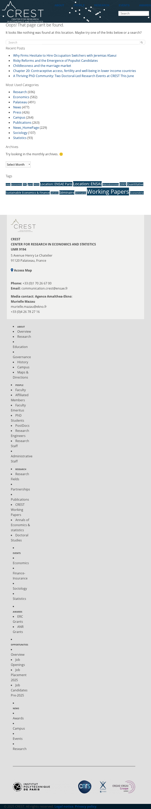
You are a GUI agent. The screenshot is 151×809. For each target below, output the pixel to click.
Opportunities (19, 644)
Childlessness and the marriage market (42, 66)
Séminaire (66, 192)
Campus (19, 117)
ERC (25, 184)
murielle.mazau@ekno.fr (29, 306)
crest (8, 184)
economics (16, 184)
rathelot (55, 193)
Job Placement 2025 (19, 675)
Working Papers (108, 191)
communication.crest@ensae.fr (44, 288)
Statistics (20, 138)
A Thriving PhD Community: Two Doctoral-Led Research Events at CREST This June (73, 76)
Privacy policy (85, 806)
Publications (22, 122)
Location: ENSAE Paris (56, 184)
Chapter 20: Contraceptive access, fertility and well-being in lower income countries (74, 71)
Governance (22, 357)
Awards (17, 611)
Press (17, 112)
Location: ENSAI (87, 183)
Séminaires (80, 193)
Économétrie (137, 192)
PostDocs (22, 425)
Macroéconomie (110, 184)
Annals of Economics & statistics (20, 525)
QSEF (123, 184)
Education (20, 347)
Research (101, 5)
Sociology (20, 133)
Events (124, 5)
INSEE (36, 184)
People (79, 5)
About (59, 5)
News (17, 107)
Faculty (20, 390)
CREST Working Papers (18, 509)
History (22, 362)
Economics (21, 97)
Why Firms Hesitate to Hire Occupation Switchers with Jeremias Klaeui (64, 55)
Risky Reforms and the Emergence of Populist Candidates (55, 60)
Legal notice (63, 806)
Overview (24, 331)
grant (30, 184)
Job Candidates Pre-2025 (19, 690)
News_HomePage (26, 127)
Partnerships (20, 489)
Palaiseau (20, 102)
